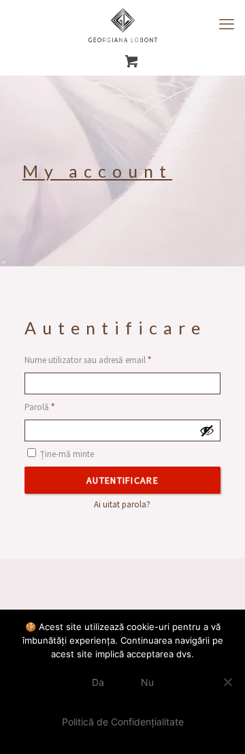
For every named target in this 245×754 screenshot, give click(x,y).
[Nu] (228, 682)
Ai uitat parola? (122, 504)
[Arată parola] (206, 430)
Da (98, 682)
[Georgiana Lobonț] (122, 24)
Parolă (60, 407)
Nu (147, 682)
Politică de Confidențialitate (123, 721)
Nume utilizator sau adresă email (108, 360)
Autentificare (122, 480)
